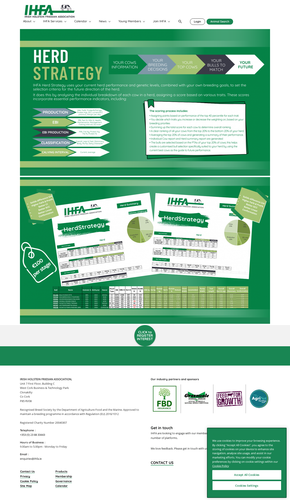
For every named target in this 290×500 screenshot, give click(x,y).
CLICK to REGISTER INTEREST (145, 335)
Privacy (25, 476)
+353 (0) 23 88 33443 (32, 435)
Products (61, 471)
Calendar (80, 21)
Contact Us (27, 471)
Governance (63, 481)
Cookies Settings (246, 485)
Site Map (26, 485)
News (103, 21)
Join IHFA (159, 21)
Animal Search (219, 21)
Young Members (129, 21)
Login (197, 21)
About (27, 21)
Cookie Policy (29, 481)
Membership (63, 476)
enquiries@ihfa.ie (31, 459)
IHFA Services (52, 21)
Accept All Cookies (246, 475)
